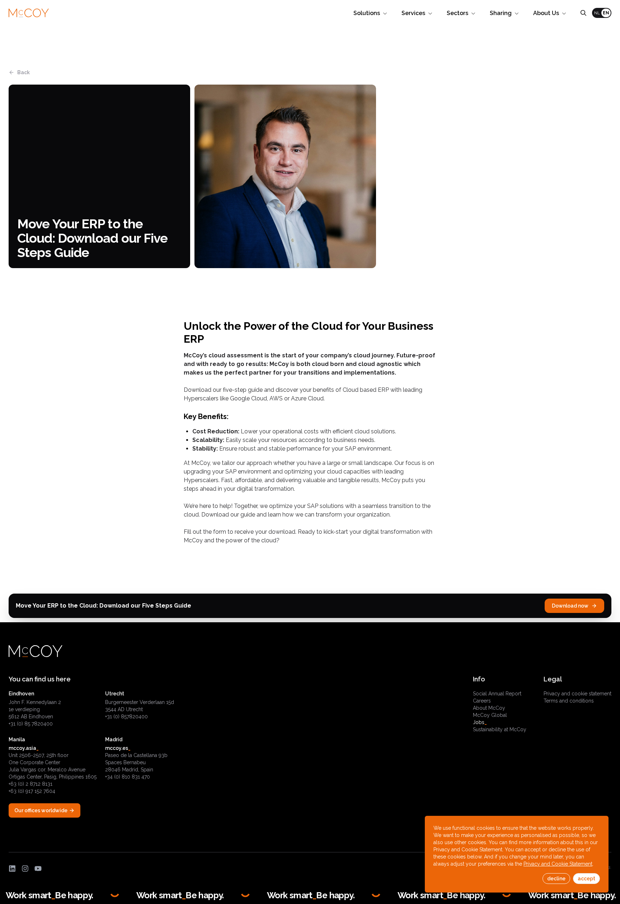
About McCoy (489, 708)
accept (586, 878)
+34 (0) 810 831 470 (127, 777)
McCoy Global (490, 715)
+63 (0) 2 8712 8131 (30, 784)
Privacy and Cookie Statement (557, 864)
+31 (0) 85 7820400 (31, 724)
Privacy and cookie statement (577, 693)
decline (556, 878)
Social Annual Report (497, 693)
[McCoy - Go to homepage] (29, 13)
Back (23, 72)
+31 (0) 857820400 (126, 716)
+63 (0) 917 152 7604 (32, 791)
